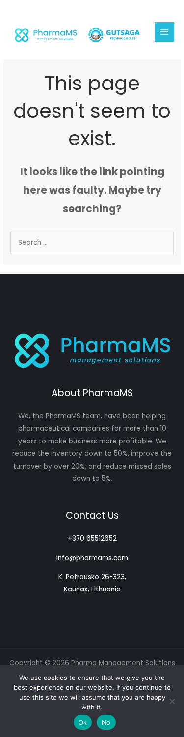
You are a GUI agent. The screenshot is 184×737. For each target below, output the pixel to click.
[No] (172, 701)
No (106, 722)
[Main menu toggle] (165, 32)
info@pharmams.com (92, 557)
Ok (83, 722)
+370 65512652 (92, 538)
